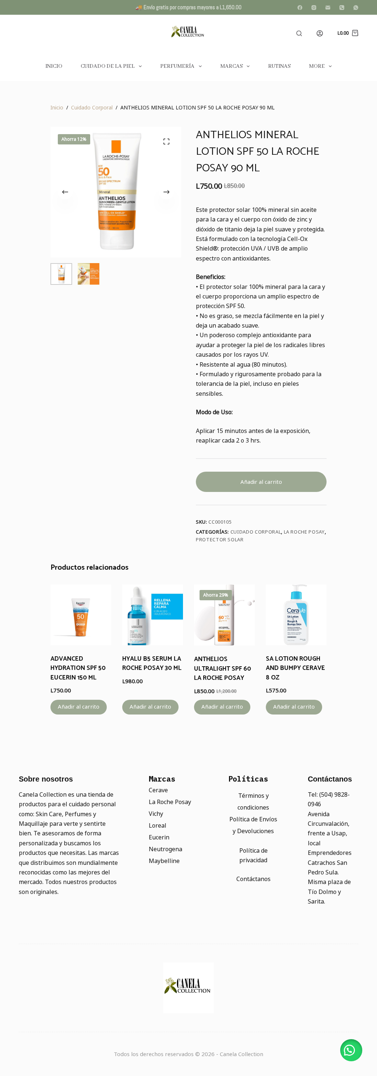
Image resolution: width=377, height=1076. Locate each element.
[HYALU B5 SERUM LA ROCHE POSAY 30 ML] (152, 614)
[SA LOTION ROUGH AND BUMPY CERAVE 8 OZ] (296, 614)
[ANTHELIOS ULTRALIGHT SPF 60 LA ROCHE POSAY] (224, 615)
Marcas (231, 66)
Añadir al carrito (261, 482)
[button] (351, 1050)
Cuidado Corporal (255, 531)
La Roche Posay (304, 531)
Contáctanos (253, 879)
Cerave (158, 790)
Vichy (156, 814)
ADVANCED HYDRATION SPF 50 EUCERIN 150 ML (78, 668)
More (317, 66)
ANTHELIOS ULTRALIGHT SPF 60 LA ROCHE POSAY (222, 668)
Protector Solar (220, 539)
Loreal (157, 825)
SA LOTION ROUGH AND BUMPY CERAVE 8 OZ (295, 668)
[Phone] (341, 7)
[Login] (320, 33)
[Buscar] (299, 33)
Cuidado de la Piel (108, 66)
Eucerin (159, 837)
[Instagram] (313, 7)
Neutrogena (165, 849)
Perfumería (177, 66)
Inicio (53, 66)
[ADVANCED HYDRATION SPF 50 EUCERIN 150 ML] (80, 614)
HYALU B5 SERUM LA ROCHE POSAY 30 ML (152, 664)
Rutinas (279, 66)
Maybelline (164, 861)
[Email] (327, 7)
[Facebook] (299, 7)
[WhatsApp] (355, 7)
